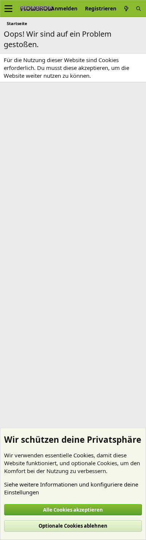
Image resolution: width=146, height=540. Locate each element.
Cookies (83, 455)
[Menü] (8, 8)
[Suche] (139, 8)
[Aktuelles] (126, 8)
